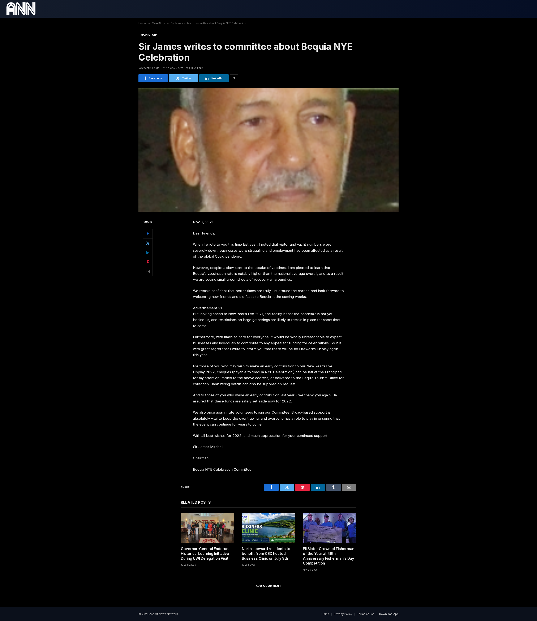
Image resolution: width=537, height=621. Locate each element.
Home (325, 614)
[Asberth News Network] (20, 9)
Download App (389, 614)
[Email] (148, 271)
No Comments (174, 68)
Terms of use (365, 614)
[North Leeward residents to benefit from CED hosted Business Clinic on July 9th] (268, 528)
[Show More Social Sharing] (234, 78)
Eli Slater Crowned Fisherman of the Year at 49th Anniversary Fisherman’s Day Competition (328, 556)
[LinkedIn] (148, 252)
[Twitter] (148, 243)
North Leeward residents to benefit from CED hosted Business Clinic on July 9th (266, 554)
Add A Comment (268, 585)
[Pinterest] (148, 262)
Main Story (149, 34)
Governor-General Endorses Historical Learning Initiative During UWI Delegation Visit (206, 554)
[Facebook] (148, 233)
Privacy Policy (343, 614)
